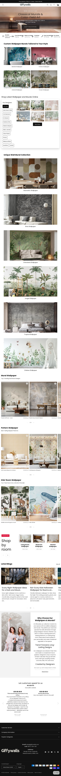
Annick (11, 145)
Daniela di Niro (6, 122)
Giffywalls (7, 772)
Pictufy (5, 137)
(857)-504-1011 (30, 746)
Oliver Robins (6, 133)
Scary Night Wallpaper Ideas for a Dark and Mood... (14, 589)
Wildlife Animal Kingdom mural (8, 522)
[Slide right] (33, 422)
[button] (3, 4)
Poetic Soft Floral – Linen (7, 418)
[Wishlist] (54, 4)
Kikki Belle (5, 106)
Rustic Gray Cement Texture (36, 418)
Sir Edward (5, 118)
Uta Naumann (6, 114)
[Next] (8, 555)
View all (58, 564)
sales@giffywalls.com (30, 744)
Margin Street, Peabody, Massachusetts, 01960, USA (30, 751)
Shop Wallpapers (30, 27)
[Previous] (3, 555)
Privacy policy (13, 772)
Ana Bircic (5, 145)
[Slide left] (27, 422)
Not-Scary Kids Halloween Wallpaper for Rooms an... (41, 589)
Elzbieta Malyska (7, 126)
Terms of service (38, 772)
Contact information (22, 772)
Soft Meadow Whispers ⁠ (35, 470)
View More (37, 124)
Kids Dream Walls (7, 110)
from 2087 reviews (30, 687)
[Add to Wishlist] (27, 383)
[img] (31, 685)
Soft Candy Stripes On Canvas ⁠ (8, 470)
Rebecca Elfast (7, 141)
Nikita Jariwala (6, 129)
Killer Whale (32, 522)
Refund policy (30, 772)
